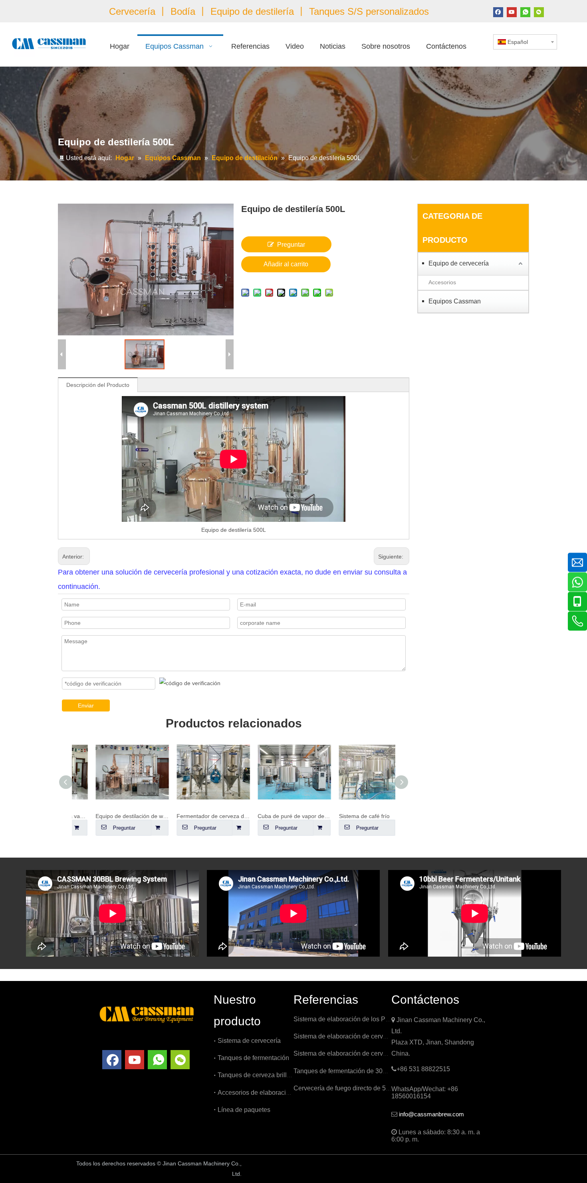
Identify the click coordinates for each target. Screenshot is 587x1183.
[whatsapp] (525, 11)
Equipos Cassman (454, 301)
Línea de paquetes (244, 1109)
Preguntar (291, 244)
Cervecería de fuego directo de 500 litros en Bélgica (367, 1088)
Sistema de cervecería (249, 1040)
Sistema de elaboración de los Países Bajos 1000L (366, 1019)
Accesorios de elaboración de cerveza (272, 1092)
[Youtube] (512, 11)
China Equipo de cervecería (293, 1164)
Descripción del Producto (97, 385)
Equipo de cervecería (458, 263)
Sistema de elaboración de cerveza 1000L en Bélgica (369, 1036)
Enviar (86, 705)
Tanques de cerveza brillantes (260, 1075)
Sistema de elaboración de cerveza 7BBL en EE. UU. (369, 1053)
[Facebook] (498, 11)
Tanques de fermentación (253, 1057)
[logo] (146, 1013)
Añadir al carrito (286, 264)
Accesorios (442, 282)
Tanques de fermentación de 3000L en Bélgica (359, 1071)
